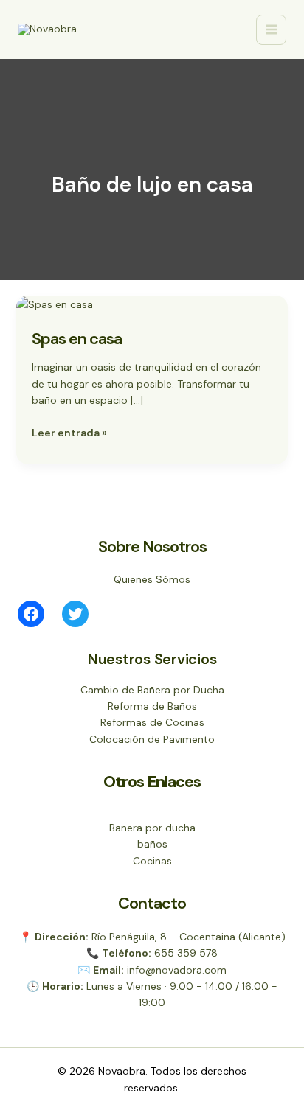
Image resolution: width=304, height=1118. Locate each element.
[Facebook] (31, 614)
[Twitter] (75, 614)
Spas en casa (77, 338)
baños (152, 843)
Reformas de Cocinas (152, 722)
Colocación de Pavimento (152, 739)
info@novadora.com (177, 969)
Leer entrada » (69, 432)
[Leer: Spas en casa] (54, 303)
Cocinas (152, 860)
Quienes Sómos (152, 579)
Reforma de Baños (152, 706)
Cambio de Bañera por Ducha (152, 689)
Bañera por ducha (152, 827)
